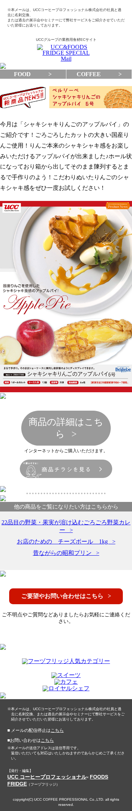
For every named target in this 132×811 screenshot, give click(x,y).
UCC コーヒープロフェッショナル (47, 777)
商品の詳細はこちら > (66, 428)
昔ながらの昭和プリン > (66, 553)
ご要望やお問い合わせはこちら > (66, 596)
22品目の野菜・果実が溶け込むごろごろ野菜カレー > (66, 526)
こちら (57, 730)
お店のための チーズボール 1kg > (66, 541)
